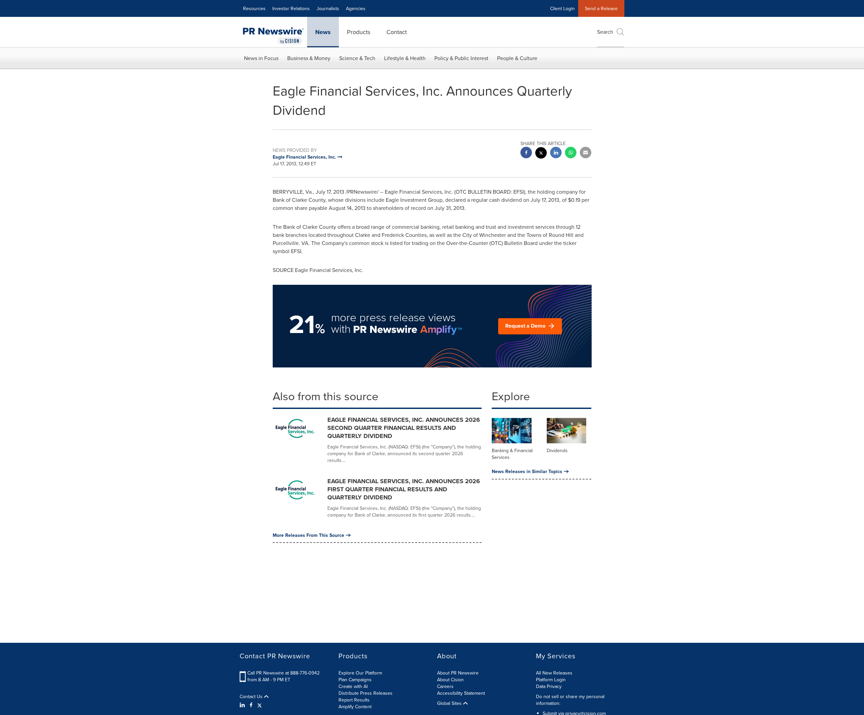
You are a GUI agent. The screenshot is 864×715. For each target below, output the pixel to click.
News (323, 32)
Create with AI (353, 686)
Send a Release (601, 8)
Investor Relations (291, 8)
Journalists (328, 8)
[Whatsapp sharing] (570, 153)
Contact (396, 32)
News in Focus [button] (261, 58)
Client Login (562, 8)
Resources (254, 8)
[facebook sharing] (526, 153)
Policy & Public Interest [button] (461, 58)
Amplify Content (355, 706)
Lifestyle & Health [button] (405, 58)
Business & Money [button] (308, 58)
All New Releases (554, 672)
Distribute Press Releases (366, 693)
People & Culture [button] (517, 58)
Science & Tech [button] (357, 58)
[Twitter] (259, 705)
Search (605, 31)
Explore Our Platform (360, 672)
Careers (445, 686)
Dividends (557, 450)
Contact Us (252, 696)
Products (358, 32)
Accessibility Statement (461, 693)
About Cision (450, 679)
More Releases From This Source (308, 535)
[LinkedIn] (243, 705)
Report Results (354, 699)
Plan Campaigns (355, 679)
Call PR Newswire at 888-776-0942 (283, 672)
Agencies (356, 8)
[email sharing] (585, 153)
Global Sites (450, 703)
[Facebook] (251, 705)
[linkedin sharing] (556, 153)
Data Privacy (549, 686)
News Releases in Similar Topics (527, 471)
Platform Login (551, 679)
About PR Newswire (458, 672)
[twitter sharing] (541, 153)
